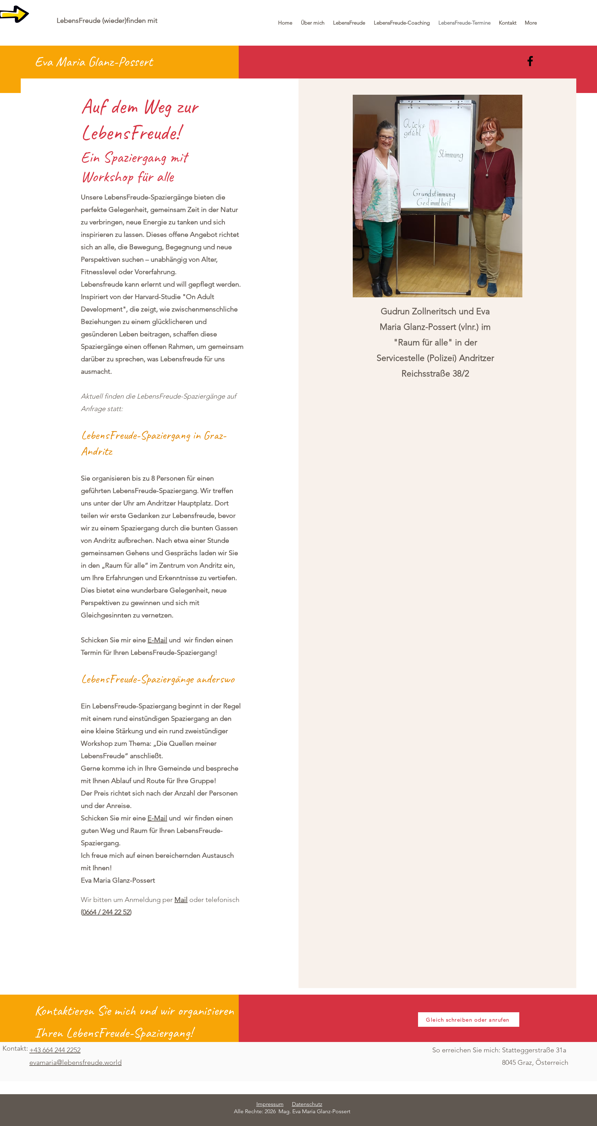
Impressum (270, 1104)
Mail (181, 899)
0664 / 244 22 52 (106, 912)
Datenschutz (307, 1104)
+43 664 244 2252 (54, 1050)
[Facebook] (530, 61)
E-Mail (157, 640)
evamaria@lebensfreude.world (75, 1062)
